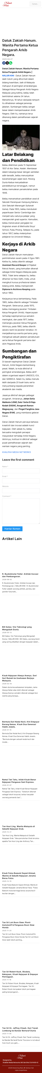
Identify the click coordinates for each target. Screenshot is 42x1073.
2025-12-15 (6, 881)
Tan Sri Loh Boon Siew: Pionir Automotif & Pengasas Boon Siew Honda (18, 925)
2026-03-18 (7, 684)
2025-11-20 (6, 930)
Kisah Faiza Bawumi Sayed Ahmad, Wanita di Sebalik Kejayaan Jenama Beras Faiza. (19, 875)
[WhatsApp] (10, 63)
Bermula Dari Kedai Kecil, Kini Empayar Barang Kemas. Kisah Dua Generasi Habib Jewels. (20, 724)
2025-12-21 (6, 832)
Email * (5, 476)
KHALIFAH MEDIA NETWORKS (16, 452)
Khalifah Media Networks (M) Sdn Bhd (16, 1062)
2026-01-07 (7, 785)
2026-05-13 (7, 632)
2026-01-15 (6, 730)
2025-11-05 (6, 1033)
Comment (6, 496)
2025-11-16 (6, 980)
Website (5, 486)
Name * (5, 466)
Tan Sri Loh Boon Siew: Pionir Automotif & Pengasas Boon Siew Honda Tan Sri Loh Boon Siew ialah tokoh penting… (20, 937)
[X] (7, 63)
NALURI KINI (8, 75)
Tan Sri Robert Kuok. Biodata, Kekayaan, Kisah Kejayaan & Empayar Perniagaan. (20, 974)
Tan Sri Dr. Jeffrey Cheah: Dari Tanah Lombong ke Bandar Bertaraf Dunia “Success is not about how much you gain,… (21, 1040)
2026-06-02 (7, 579)
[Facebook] (4, 63)
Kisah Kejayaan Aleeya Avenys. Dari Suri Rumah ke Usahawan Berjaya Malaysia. (19, 678)
